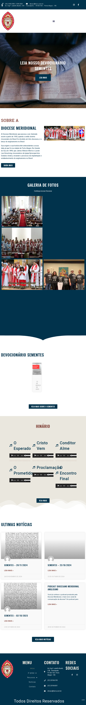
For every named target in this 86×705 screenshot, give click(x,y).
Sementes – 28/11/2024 (16, 565)
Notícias (32, 682)
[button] (53, 21)
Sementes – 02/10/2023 (16, 615)
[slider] (27, 455)
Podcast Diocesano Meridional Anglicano (63, 588)
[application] (19, 455)
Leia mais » (8, 571)
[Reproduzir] (12, 455)
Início (32, 668)
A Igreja (31, 673)
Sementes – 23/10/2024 (59, 565)
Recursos (31, 678)
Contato (32, 687)
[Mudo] (25, 455)
